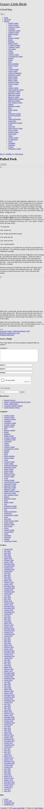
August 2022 (8, 636)
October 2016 (8, 765)
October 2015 (8, 785)
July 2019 (7, 704)
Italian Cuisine (12, 80)
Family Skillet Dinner (11, 404)
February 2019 (9, 713)
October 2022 (8, 632)
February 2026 (9, 560)
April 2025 (7, 579)
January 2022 (8, 649)
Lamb (10, 86)
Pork (9, 112)
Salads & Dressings (14, 119)
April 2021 (7, 665)
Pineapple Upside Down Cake (10, 333)
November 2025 (9, 566)
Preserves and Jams (14, 115)
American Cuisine (14, 27)
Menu (2, 14)
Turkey (10, 136)
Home (6, 18)
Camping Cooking (14, 45)
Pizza (10, 108)
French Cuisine (13, 66)
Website (2, 372)
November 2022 (9, 630)
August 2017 (8, 747)
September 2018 (9, 723)
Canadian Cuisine (14, 47)
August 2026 (8, 549)
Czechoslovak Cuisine (15, 56)
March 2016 (8, 776)
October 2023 (8, 610)
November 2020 (9, 675)
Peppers (10, 104)
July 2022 (7, 638)
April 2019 (7, 710)
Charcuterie (12, 49)
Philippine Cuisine (14, 106)
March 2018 (8, 734)
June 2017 (7, 750)
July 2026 (7, 551)
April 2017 (7, 754)
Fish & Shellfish (13, 64)
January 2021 (8, 671)
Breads (10, 40)
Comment (4, 348)
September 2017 (9, 745)
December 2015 (9, 782)
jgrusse (21, 154)
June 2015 (7, 791)
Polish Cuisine (12, 110)
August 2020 (8, 680)
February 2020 (9, 691)
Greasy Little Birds (13, 4)
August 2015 (8, 787)
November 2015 (9, 783)
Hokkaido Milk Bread (7, 335)
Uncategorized (13, 139)
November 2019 (9, 697)
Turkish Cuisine (13, 138)
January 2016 (8, 780)
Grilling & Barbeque (14, 73)
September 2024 (9, 592)
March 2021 (8, 667)
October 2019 (8, 699)
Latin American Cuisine (16, 90)
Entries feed (8, 801)
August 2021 (8, 658)
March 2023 (8, 623)
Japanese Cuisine (13, 82)
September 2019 (9, 700)
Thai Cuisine (12, 134)
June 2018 (7, 728)
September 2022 (9, 634)
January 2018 (8, 737)
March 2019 (8, 712)
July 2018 (7, 726)
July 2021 (7, 660)
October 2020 (8, 676)
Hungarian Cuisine (14, 75)
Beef (9, 36)
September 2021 (9, 656)
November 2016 (9, 763)
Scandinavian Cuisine (15, 123)
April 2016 (7, 774)
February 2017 (9, 758)
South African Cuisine (15, 128)
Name (2, 365)
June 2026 (7, 553)
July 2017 (7, 748)
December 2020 (9, 673)
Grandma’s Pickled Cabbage (13, 406)
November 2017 (9, 741)
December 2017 (9, 739)
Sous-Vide (11, 126)
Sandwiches (12, 121)
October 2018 (8, 721)
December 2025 (9, 564)
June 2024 (7, 597)
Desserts (11, 58)
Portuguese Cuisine (14, 114)
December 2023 (9, 606)
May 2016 (7, 772)
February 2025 (9, 582)
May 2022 (7, 641)
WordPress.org (9, 804)
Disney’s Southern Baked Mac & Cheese (17, 402)
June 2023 (7, 617)
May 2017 (7, 752)
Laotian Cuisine (13, 88)
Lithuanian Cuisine (14, 91)
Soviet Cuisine (13, 130)
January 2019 (8, 715)
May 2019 (7, 708)
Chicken (11, 53)
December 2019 (9, 695)
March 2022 (8, 645)
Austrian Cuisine (13, 32)
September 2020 (9, 678)
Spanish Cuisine (13, 132)
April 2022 (7, 643)
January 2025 (8, 584)
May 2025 (7, 577)
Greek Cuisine (12, 71)
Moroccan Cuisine (14, 101)
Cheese (10, 51)
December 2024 (9, 586)
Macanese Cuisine (14, 93)
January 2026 (8, 562)
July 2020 (7, 682)
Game (10, 67)
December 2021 (9, 651)
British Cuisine (13, 43)
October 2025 (8, 568)
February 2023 (9, 625)
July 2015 (7, 789)
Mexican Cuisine (13, 97)
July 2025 (7, 573)
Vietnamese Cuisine (14, 149)
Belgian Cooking (13, 38)
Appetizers (11, 29)
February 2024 (9, 603)
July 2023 (7, 616)
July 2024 (7, 595)
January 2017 (8, 759)
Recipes (6, 21)
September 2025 (9, 569)
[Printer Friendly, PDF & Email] (3, 164)
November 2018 (9, 719)
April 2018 (7, 732)
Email (2, 369)
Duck (10, 62)
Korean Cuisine (13, 84)
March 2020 (8, 689)
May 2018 (7, 730)
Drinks (10, 60)
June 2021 (7, 662)
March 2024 (8, 601)
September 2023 (9, 612)
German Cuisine (13, 69)
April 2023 (7, 621)
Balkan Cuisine (13, 34)
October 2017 (8, 743)
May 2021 (7, 664)
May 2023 (7, 619)
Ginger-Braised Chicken (12, 407)
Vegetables (11, 143)
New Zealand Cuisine (15, 102)
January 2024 (8, 604)
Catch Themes (38, 808)
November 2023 (9, 608)
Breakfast (11, 42)
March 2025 (8, 580)
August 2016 (8, 767)
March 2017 (8, 756)
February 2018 (9, 735)
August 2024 (8, 593)
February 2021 (9, 669)
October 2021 (8, 654)
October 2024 (8, 590)
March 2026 (8, 558)
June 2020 (7, 684)
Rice (9, 117)
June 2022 (7, 640)
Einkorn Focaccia (9, 400)
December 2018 (9, 717)
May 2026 (7, 555)
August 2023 (8, 614)
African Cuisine (13, 25)
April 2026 (7, 556)
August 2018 (8, 724)
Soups (10, 125)
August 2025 (8, 571)
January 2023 (8, 627)
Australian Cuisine (14, 30)
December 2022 (9, 628)
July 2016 (7, 769)
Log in (6, 799)
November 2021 (9, 652)
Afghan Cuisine (13, 23)
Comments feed (9, 803)
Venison (10, 147)
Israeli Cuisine (12, 78)
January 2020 (8, 693)
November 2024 (9, 588)
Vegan (10, 141)
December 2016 (9, 761)
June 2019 (7, 706)
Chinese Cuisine (13, 54)
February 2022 (9, 647)
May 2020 (7, 686)
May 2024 (7, 599)
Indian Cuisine (13, 77)
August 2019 (8, 702)
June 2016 (7, 771)
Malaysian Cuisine (14, 95)
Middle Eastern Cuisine (15, 99)
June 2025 (7, 575)
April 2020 (7, 688)
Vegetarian (11, 145)
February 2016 (9, 778)
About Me (7, 19)
